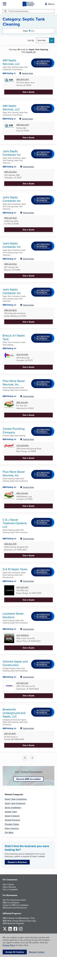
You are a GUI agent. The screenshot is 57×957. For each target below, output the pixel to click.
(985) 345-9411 (22, 402)
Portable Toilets (12, 824)
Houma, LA (31, 51)
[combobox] (45, 40)
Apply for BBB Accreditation (16, 905)
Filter (31, 30)
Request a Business (17, 862)
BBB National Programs (13, 923)
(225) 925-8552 (22, 445)
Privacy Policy (9, 945)
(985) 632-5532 (10, 172)
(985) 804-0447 (22, 79)
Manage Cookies (36, 952)
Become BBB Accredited (28, 779)
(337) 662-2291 (22, 683)
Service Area (27, 73)
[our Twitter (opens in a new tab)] (5, 930)
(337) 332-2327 (22, 587)
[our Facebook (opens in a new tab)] (15, 930)
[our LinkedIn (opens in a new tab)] (10, 930)
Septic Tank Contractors (16, 799)
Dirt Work (9, 832)
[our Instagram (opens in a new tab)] (21, 930)
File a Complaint (10, 889)
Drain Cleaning (12, 828)
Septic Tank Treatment (15, 803)
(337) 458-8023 (22, 635)
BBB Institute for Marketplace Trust (19, 918)
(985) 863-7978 (10, 544)
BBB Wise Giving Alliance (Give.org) (19, 920)
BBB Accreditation (11, 902)
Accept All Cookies (15, 952)
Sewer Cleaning (12, 815)
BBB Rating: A (9, 73)
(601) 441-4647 (10, 734)
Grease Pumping (12, 819)
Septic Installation (13, 807)
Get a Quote (28, 91)
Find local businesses (18, 11)
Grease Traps (11, 811)
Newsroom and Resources (15, 907)
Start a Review (9, 886)
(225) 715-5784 (22, 354)
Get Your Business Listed (14, 899)
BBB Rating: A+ (9, 166)
